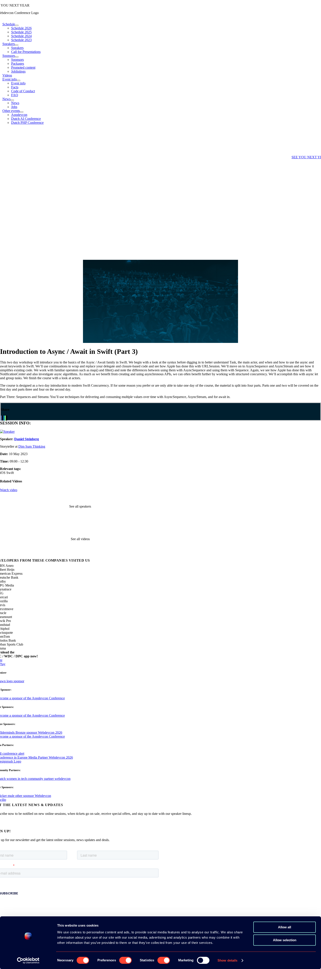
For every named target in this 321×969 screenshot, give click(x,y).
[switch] (125, 960)
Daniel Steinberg (26, 439)
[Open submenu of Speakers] (16, 45)
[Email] (6, 418)
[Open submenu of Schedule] (17, 25)
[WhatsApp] (5, 418)
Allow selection (284, 940)
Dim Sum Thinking (31, 446)
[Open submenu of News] (12, 100)
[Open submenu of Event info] (18, 80)
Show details (227, 960)
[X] (2, 418)
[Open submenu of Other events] (21, 112)
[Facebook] (1, 418)
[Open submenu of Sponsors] (17, 57)
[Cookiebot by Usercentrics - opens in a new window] (28, 960)
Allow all (284, 927)
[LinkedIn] (4, 418)
